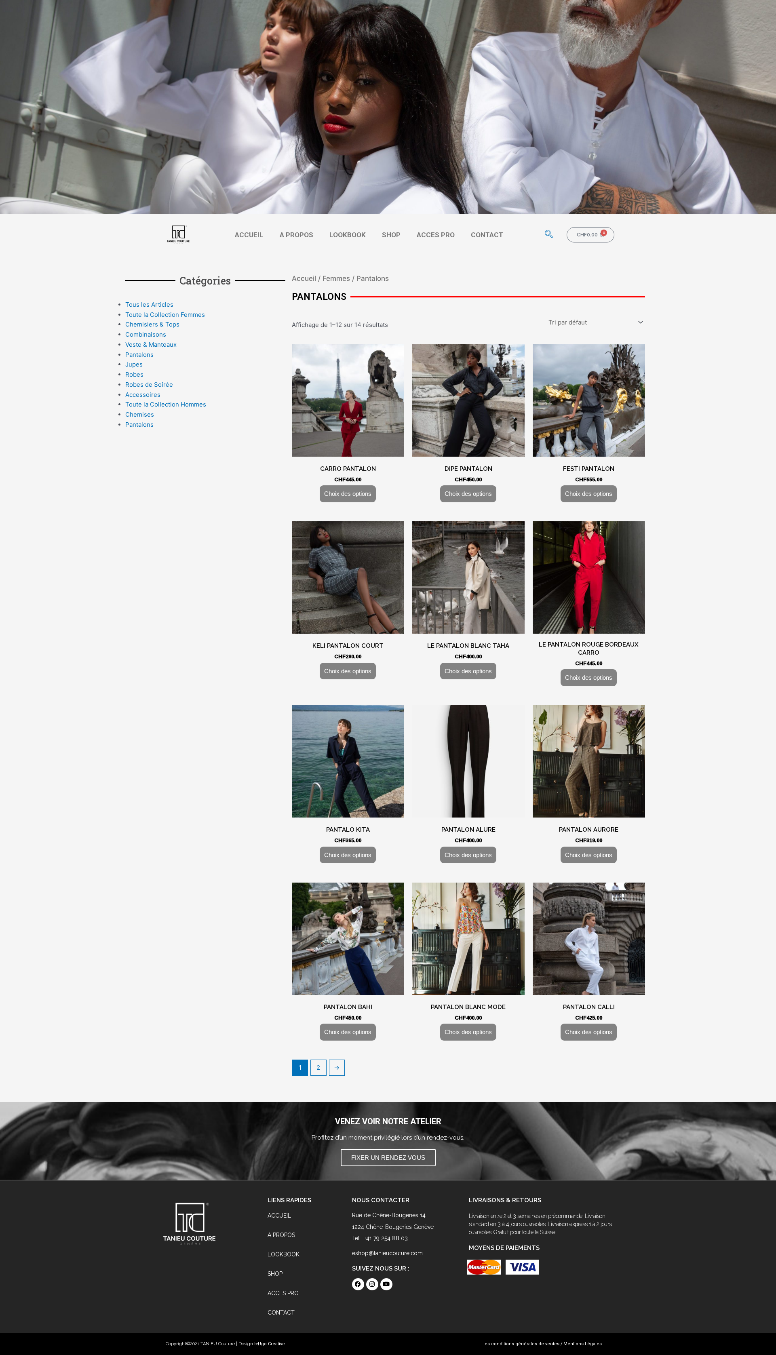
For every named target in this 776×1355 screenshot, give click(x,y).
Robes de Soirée (149, 384)
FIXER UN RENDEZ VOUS (388, 1157)
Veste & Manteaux (151, 344)
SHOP (391, 235)
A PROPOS (296, 235)
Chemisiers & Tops (152, 324)
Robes (134, 374)
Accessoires (142, 394)
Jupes (134, 364)
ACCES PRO (436, 235)
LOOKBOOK (347, 235)
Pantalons (139, 354)
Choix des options (347, 493)
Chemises (139, 414)
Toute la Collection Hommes (165, 404)
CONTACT (487, 235)
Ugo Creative (271, 1344)
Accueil (304, 278)
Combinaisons (145, 334)
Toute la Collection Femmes (165, 314)
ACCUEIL (249, 235)
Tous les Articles (149, 304)
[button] (549, 235)
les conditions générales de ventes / (523, 1344)
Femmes (336, 278)
